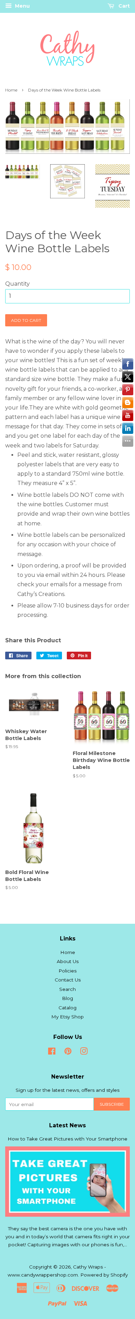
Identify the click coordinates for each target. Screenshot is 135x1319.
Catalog (67, 1007)
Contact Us (68, 980)
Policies (67, 971)
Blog (67, 998)
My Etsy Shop (67, 1016)
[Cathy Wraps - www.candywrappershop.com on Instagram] (84, 1052)
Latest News (67, 1125)
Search (67, 989)
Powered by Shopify (104, 1275)
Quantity (17, 283)
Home (11, 90)
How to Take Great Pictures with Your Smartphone (67, 1139)
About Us (68, 961)
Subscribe (112, 1104)
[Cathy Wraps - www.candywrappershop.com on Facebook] (52, 1052)
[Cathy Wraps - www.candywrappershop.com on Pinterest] (68, 1052)
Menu (22, 6)
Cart (123, 6)
